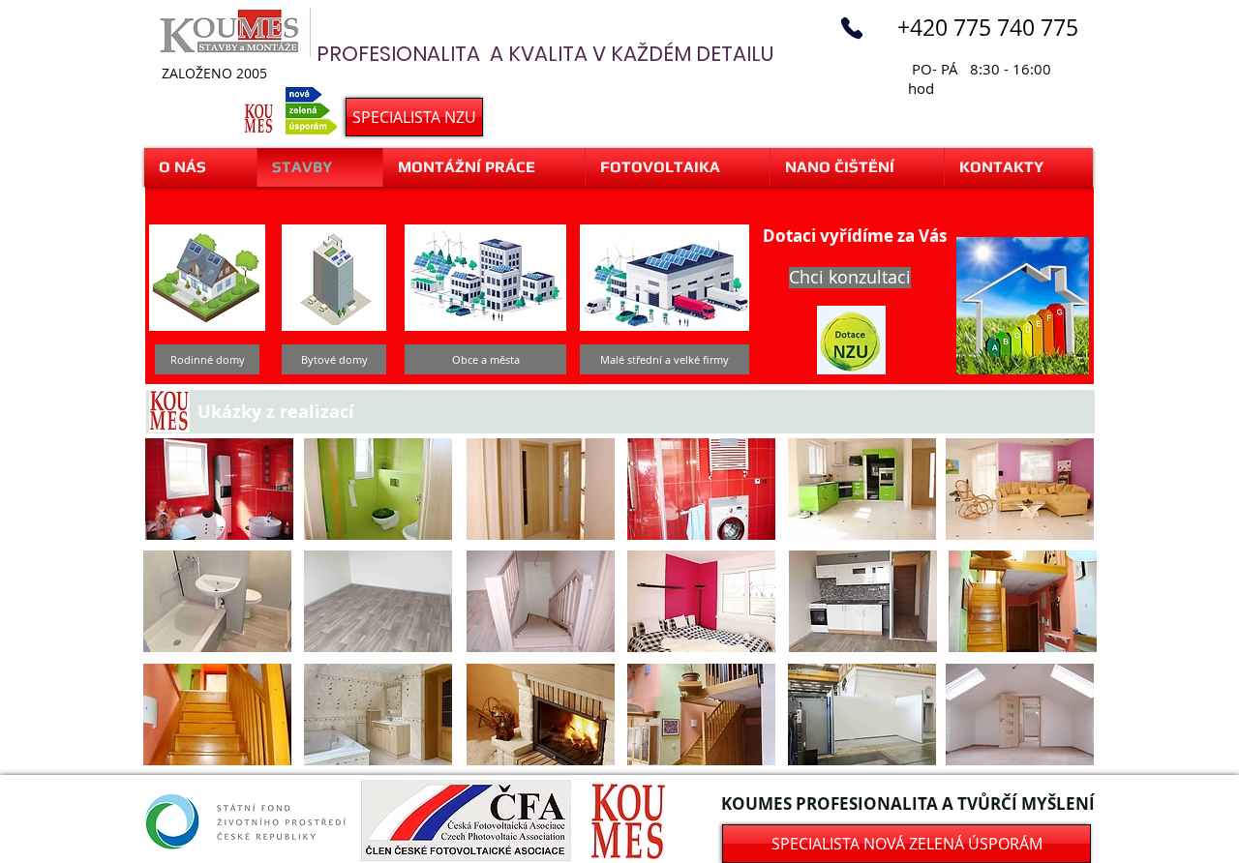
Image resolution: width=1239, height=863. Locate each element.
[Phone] (851, 28)
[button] (207, 359)
